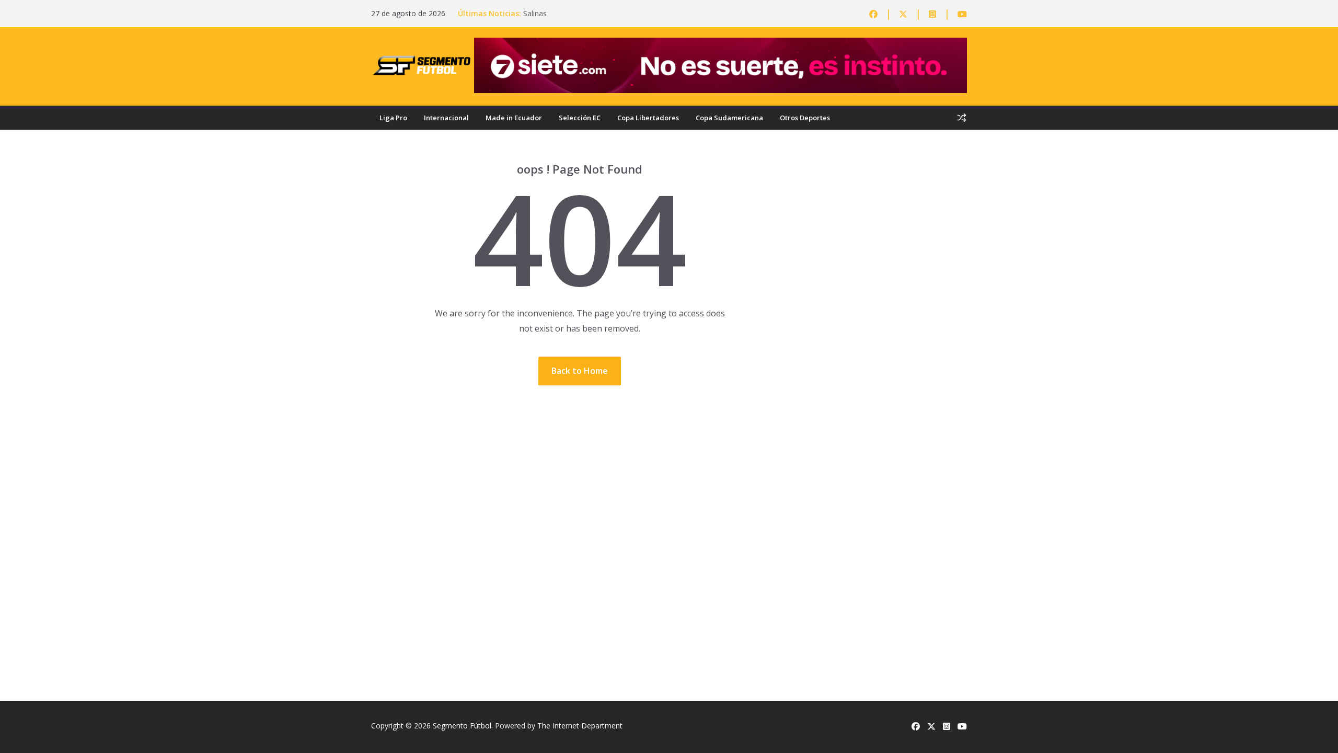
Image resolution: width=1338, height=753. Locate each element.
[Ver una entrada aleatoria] (961, 117)
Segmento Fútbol (462, 726)
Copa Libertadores (648, 117)
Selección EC (580, 117)
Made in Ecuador (514, 117)
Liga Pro (393, 117)
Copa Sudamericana (729, 117)
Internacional (446, 117)
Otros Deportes (805, 117)
